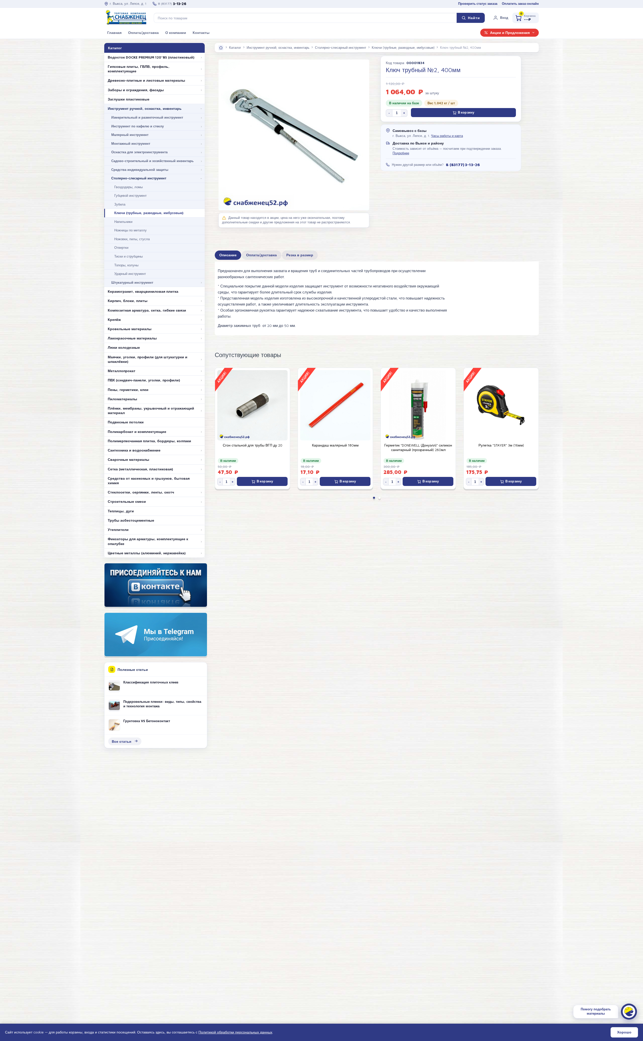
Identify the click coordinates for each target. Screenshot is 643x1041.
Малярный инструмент (129, 135)
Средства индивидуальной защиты (139, 170)
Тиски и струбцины (128, 256)
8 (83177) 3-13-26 (462, 164)
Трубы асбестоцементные (131, 520)
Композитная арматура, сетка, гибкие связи (147, 310)
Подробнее (401, 153)
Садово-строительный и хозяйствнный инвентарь (152, 161)
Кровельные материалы (129, 329)
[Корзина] (525, 18)
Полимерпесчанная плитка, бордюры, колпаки (149, 441)
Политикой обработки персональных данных (235, 1032)
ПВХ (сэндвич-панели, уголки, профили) (144, 380)
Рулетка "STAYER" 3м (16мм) (418, 445)
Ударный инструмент (130, 274)
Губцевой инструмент (130, 195)
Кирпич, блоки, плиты (127, 301)
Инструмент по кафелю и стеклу (137, 126)
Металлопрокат (121, 371)
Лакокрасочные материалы (132, 338)
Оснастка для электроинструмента (139, 152)
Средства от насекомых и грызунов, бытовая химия (149, 480)
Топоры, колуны (126, 265)
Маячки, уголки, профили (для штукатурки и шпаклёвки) (147, 359)
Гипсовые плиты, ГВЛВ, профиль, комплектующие (139, 69)
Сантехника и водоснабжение (134, 450)
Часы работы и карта (447, 136)
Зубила (119, 204)
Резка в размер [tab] (299, 255)
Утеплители (118, 530)
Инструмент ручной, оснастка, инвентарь (145, 109)
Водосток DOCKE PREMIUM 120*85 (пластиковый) (151, 57)
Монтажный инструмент (130, 143)
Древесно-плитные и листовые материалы (146, 80)
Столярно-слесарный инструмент (138, 178)
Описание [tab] (228, 255)
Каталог (235, 47)
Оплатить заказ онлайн (520, 4)
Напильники (123, 222)
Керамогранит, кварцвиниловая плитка (143, 291)
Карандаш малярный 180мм (252, 445)
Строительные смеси (127, 502)
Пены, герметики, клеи (128, 390)
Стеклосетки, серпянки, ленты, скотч (141, 492)
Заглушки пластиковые (128, 99)
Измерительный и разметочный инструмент (147, 117)
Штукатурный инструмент (132, 282)
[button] (500, 18)
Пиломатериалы (122, 399)
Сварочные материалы (128, 460)
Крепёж (114, 320)
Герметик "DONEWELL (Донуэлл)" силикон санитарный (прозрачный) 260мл (335, 447)
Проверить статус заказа (477, 4)
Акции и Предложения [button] (510, 33)
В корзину (466, 112)
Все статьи (121, 741)
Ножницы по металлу (130, 230)
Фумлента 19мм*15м (501, 445)
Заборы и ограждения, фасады (136, 90)
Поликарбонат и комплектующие (137, 432)
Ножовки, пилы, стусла (132, 239)
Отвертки (121, 247)
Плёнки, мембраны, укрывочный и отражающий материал (151, 410)
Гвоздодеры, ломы (128, 187)
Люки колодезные (124, 347)
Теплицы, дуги (121, 511)
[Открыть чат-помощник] (629, 1012)
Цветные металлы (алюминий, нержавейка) (147, 553)
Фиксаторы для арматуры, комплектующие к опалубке (148, 541)
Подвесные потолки (126, 422)
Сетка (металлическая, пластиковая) (140, 469)
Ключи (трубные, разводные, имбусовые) (148, 213)
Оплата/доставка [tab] (261, 255)
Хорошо (624, 1032)
